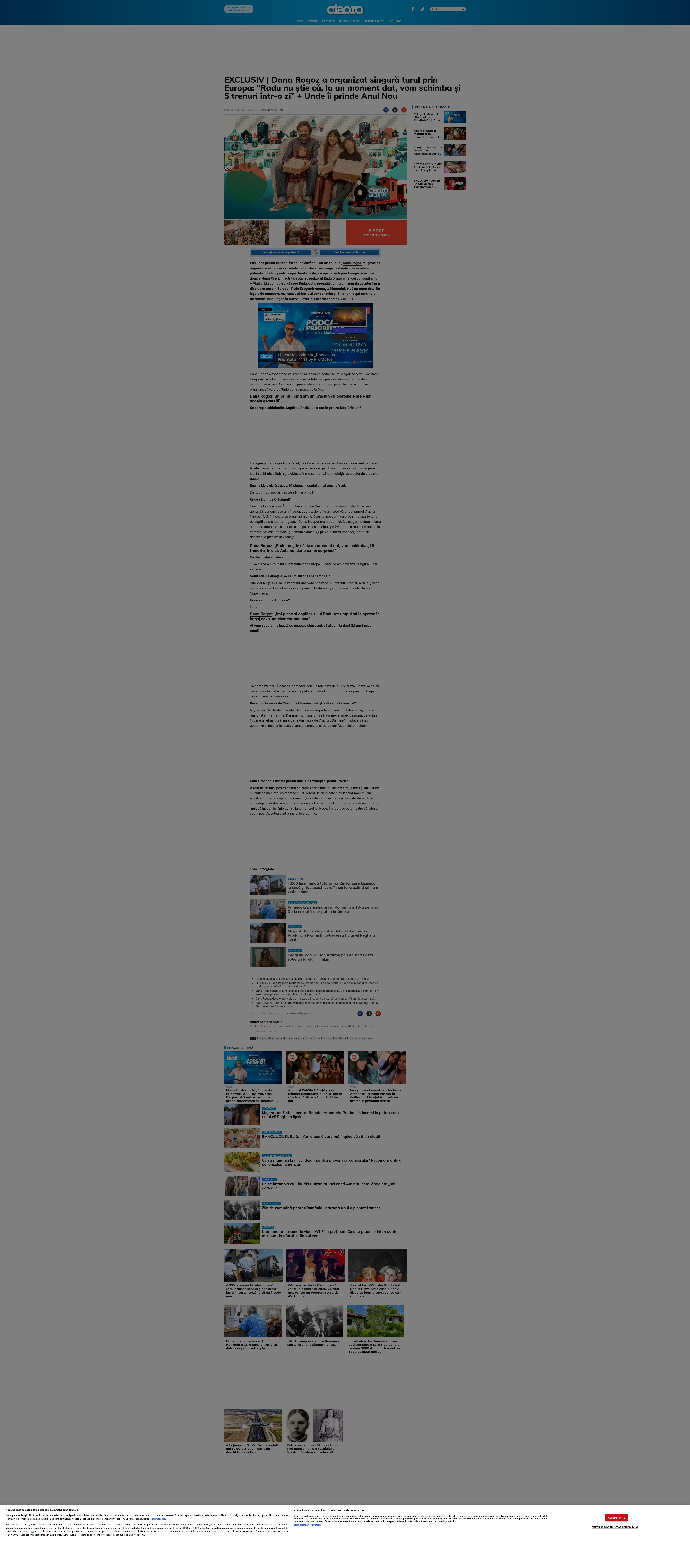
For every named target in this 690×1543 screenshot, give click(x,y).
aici (32, 1531)
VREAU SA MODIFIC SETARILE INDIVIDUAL (615, 1527)
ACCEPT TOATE (616, 1517)
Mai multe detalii (159, 1518)
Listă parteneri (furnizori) (307, 1525)
